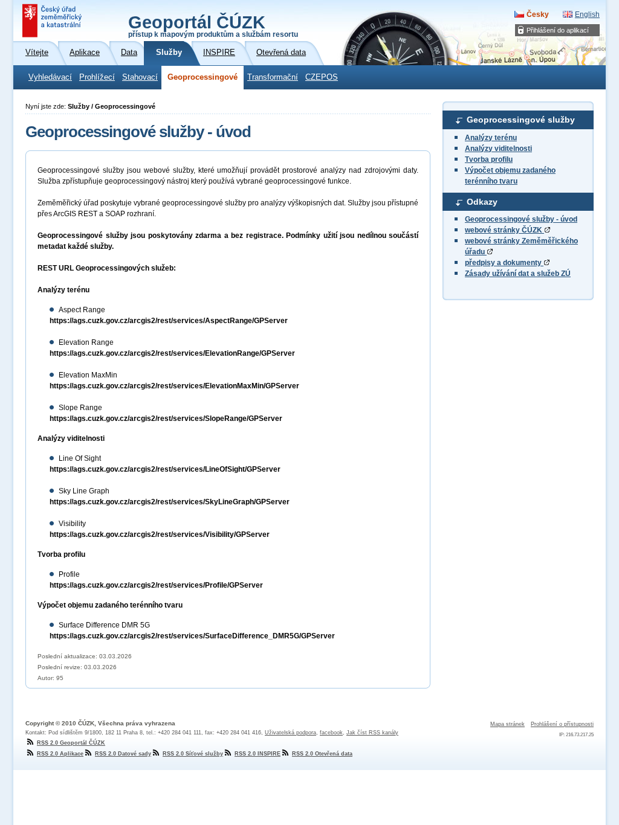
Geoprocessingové (202, 77)
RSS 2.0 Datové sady (123, 754)
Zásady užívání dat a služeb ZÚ (518, 273)
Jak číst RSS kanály (372, 733)
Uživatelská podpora (290, 733)
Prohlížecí (97, 77)
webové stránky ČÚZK (504, 230)
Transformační (272, 77)
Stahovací (140, 77)
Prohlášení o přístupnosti (562, 724)
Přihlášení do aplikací (558, 30)
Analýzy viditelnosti (498, 148)
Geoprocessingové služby (521, 119)
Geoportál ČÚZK (213, 25)
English (587, 14)
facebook (331, 733)
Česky (538, 14)
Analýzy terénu (491, 137)
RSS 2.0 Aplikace (60, 754)
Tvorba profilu (489, 159)
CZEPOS (321, 77)
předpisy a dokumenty (504, 262)
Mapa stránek (507, 724)
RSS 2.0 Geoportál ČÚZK (71, 743)
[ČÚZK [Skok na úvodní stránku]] (53, 20)
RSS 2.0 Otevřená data (322, 754)
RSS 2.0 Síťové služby (193, 754)
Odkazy (482, 202)
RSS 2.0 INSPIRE (257, 754)
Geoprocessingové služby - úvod (521, 219)
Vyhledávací (50, 77)
